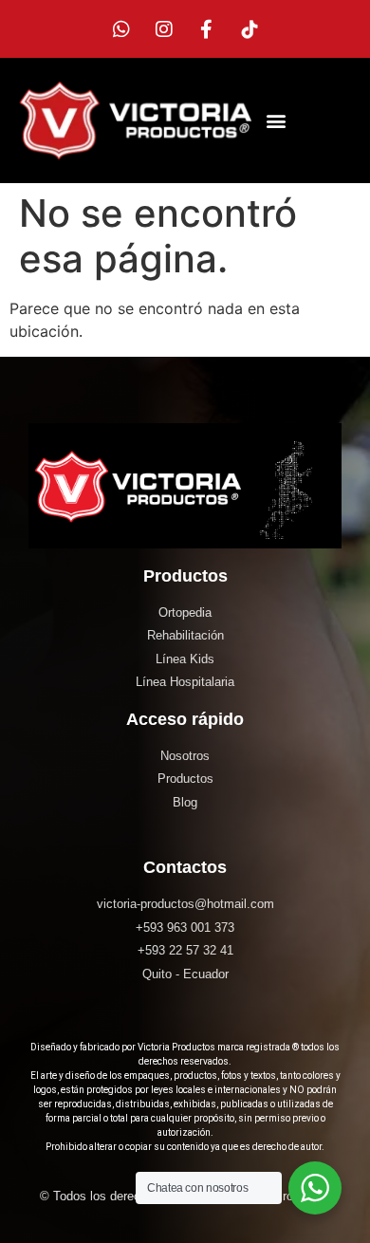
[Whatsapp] (121, 29)
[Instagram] (164, 29)
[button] (276, 121)
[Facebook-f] (207, 29)
